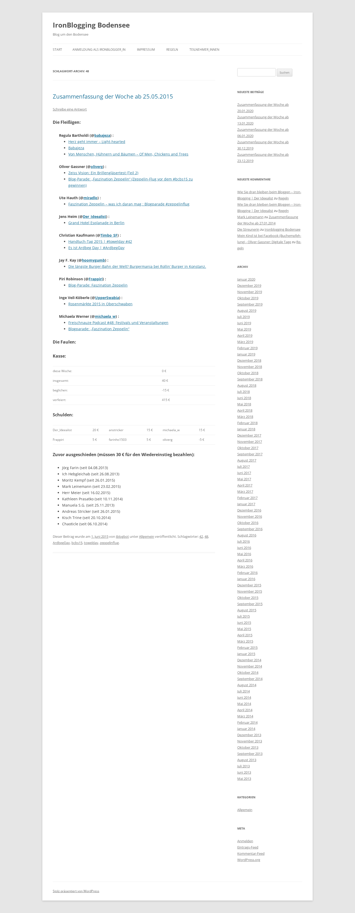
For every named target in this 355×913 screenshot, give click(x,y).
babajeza (102, 135)
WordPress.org (248, 859)
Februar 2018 (247, 422)
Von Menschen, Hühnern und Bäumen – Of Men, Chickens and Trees (128, 154)
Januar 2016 (246, 579)
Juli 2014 (243, 691)
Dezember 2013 (249, 735)
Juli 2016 (243, 541)
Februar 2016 (247, 572)
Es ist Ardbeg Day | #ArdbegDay (96, 247)
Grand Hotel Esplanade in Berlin (96, 222)
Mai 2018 (244, 404)
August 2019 (246, 310)
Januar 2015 (246, 653)
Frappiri (96, 278)
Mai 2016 (244, 554)
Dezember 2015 (249, 585)
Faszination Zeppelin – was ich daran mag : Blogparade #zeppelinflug (128, 204)
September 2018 (249, 379)
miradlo (90, 197)
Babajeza (76, 147)
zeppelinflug (109, 542)
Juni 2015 (244, 622)
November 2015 (249, 591)
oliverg (97, 166)
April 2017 (244, 485)
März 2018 (245, 416)
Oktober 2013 (247, 747)
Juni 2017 (244, 472)
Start (57, 49)
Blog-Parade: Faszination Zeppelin (98, 285)
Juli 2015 (243, 616)
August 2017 (246, 460)
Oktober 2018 (247, 373)
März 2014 (245, 716)
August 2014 (246, 685)
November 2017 (249, 441)
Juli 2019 (243, 316)
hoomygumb (93, 260)
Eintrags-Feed (247, 847)
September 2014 (249, 678)
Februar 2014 (247, 722)
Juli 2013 (243, 766)
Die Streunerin (248, 229)
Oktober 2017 (247, 447)
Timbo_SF (108, 235)
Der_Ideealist (94, 216)
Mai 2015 (244, 628)
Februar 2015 (247, 647)
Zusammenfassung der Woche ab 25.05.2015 (113, 96)
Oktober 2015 (247, 597)
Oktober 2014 (247, 672)
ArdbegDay (61, 542)
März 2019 (245, 341)
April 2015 (244, 635)
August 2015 (246, 610)
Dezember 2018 (249, 360)
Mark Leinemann (250, 217)
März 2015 (245, 641)
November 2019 (249, 291)
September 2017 (249, 454)
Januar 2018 (246, 429)
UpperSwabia (107, 297)
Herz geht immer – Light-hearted (96, 141)
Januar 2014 (246, 728)
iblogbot (122, 536)
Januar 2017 (246, 504)
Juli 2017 (243, 466)
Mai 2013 (244, 778)
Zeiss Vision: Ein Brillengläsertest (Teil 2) (103, 172)
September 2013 (249, 753)
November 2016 (249, 516)
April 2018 (244, 410)
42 (201, 536)
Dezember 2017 (249, 435)
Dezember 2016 (249, 510)
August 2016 (246, 535)
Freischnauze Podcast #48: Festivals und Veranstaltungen (118, 322)
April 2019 (244, 335)
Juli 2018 (243, 391)
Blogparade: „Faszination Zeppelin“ (98, 328)
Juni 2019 (244, 323)
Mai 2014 (244, 703)
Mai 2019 (244, 329)
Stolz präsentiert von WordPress (76, 891)
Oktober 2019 (247, 298)
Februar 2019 (247, 348)
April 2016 (244, 560)
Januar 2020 (246, 279)
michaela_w (105, 316)
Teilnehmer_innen (204, 49)
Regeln (172, 49)
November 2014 (249, 666)
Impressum (146, 49)
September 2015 (249, 603)
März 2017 (245, 491)
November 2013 (249, 741)
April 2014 (244, 710)
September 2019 (249, 304)
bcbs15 (76, 542)
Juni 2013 (244, 772)
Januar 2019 (246, 354)
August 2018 (246, 385)
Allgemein (146, 536)
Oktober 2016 (247, 522)
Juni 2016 (244, 547)
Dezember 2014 (249, 660)
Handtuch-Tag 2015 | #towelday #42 (100, 241)
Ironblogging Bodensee (282, 229)
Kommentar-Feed (251, 853)
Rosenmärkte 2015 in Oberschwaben (100, 303)
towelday (91, 542)
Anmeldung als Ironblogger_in (99, 49)
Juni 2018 (244, 398)
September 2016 (249, 529)
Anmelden (245, 841)
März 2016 (245, 566)
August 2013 (246, 759)
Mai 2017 (244, 479)
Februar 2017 (247, 497)
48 (206, 536)
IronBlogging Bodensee (91, 25)
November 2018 (249, 366)
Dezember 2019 (249, 285)
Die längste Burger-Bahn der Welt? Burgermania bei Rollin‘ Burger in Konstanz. (137, 266)
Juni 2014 (244, 697)
